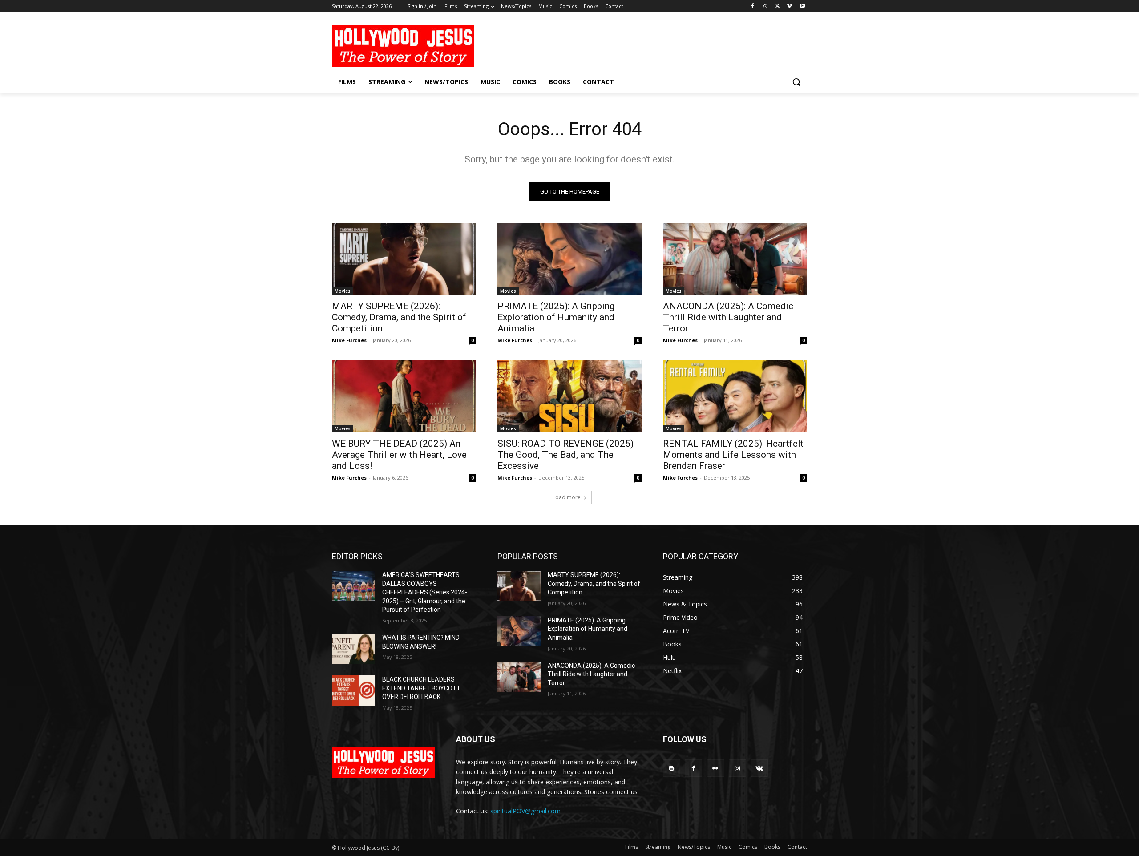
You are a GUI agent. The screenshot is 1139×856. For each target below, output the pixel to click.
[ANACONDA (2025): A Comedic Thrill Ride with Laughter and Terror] (735, 259)
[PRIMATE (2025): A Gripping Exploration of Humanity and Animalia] (569, 259)
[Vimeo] (789, 6)
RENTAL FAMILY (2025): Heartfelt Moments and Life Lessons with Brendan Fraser (733, 454)
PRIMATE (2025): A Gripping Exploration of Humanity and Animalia (555, 317)
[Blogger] (671, 768)
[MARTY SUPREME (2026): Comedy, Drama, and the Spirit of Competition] (404, 259)
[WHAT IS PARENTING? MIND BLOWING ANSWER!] (353, 649)
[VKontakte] (759, 768)
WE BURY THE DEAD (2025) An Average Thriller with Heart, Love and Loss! (399, 454)
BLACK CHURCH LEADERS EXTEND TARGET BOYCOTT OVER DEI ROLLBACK (421, 688)
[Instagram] (765, 6)
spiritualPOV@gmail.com (525, 811)
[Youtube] (802, 6)
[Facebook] (752, 6)
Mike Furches (349, 340)
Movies (343, 291)
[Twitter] (777, 6)
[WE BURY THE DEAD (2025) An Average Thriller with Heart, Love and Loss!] (404, 396)
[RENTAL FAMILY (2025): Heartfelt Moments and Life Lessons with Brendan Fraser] (735, 396)
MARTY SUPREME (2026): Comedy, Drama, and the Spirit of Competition (399, 317)
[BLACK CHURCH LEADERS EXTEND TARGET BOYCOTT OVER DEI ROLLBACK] (353, 690)
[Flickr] (715, 768)
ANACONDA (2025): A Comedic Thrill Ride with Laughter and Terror (728, 317)
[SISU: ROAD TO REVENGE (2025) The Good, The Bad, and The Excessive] (569, 396)
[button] (796, 82)
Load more (567, 497)
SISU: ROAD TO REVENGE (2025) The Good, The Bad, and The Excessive (565, 454)
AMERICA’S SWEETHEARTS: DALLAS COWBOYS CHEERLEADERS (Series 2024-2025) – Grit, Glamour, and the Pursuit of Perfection (424, 592)
